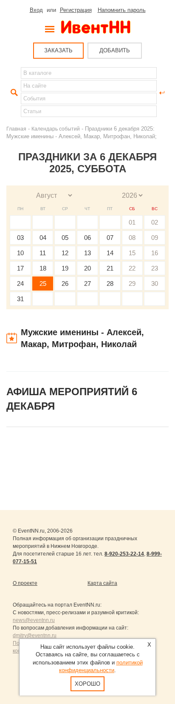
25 (43, 283)
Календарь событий (55, 128)
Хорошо (87, 684)
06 (87, 237)
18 (43, 268)
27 (87, 283)
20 (87, 268)
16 (154, 253)
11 (43, 253)
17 (20, 268)
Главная (16, 128)
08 (132, 237)
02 (154, 222)
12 (65, 253)
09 (154, 237)
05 (65, 237)
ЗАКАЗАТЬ (58, 50)
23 (154, 268)
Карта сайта (102, 583)
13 (87, 253)
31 (20, 298)
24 (20, 283)
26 (65, 283)
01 (132, 222)
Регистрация (76, 10)
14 (110, 253)
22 (132, 268)
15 (132, 253)
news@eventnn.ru (34, 620)
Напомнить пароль (122, 10)
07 (110, 237)
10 (20, 253)
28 (110, 283)
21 (110, 268)
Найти (13, 92)
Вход (36, 10)
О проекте (25, 583)
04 (43, 237)
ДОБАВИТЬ (114, 50)
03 (20, 237)
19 (65, 268)
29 (132, 283)
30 (154, 283)
